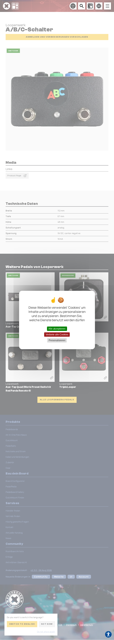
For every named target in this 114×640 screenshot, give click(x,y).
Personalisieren (57, 340)
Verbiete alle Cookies (57, 334)
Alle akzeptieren (56, 328)
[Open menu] (107, 6)
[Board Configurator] (90, 6)
